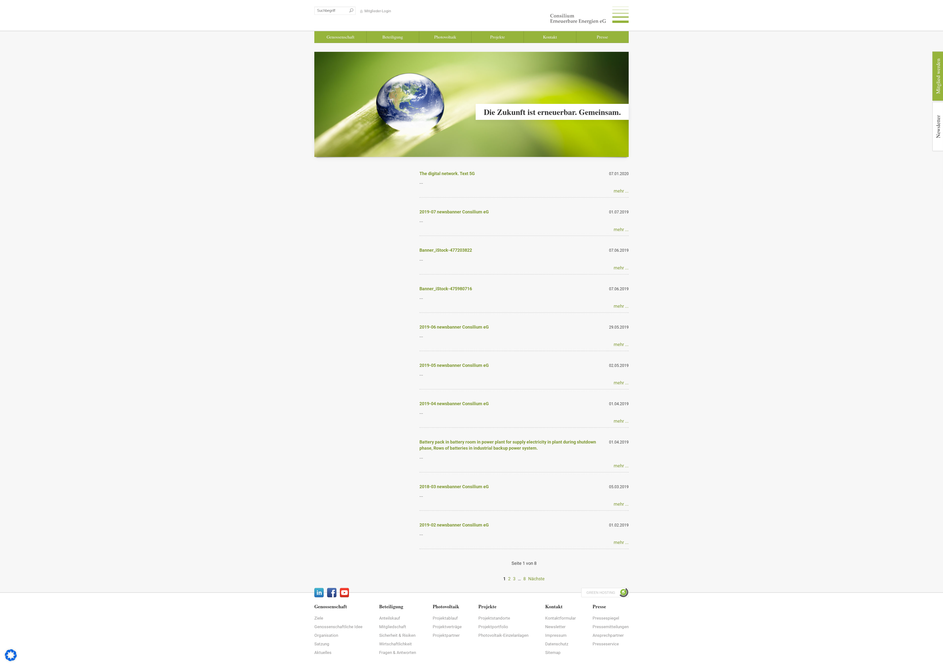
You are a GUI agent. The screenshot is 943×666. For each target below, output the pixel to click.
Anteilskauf (389, 618)
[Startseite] (589, 16)
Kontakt (550, 37)
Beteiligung (392, 37)
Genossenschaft (340, 37)
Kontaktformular (560, 618)
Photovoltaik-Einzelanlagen (503, 635)
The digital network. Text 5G (447, 173)
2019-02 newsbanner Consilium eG (454, 524)
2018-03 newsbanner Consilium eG (454, 486)
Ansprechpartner (608, 635)
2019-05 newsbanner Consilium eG (454, 365)
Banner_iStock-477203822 (445, 250)
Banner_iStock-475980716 (445, 288)
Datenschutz (556, 644)
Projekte (497, 37)
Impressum (556, 635)
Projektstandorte (494, 618)
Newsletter (555, 626)
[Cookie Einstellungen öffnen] (11, 659)
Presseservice (606, 644)
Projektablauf (445, 618)
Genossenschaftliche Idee (338, 626)
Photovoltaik (445, 37)
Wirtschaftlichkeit (395, 644)
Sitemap (553, 652)
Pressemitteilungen (611, 626)
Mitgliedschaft (392, 626)
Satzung (321, 644)
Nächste (536, 578)
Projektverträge (447, 626)
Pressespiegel (606, 618)
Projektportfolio (493, 626)
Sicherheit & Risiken (397, 635)
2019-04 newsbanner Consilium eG (454, 403)
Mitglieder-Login (377, 11)
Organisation (326, 635)
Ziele (318, 618)
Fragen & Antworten (397, 652)
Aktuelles (323, 652)
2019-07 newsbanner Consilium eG (454, 211)
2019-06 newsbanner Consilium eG (454, 327)
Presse (602, 37)
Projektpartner (446, 635)
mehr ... (621, 191)
